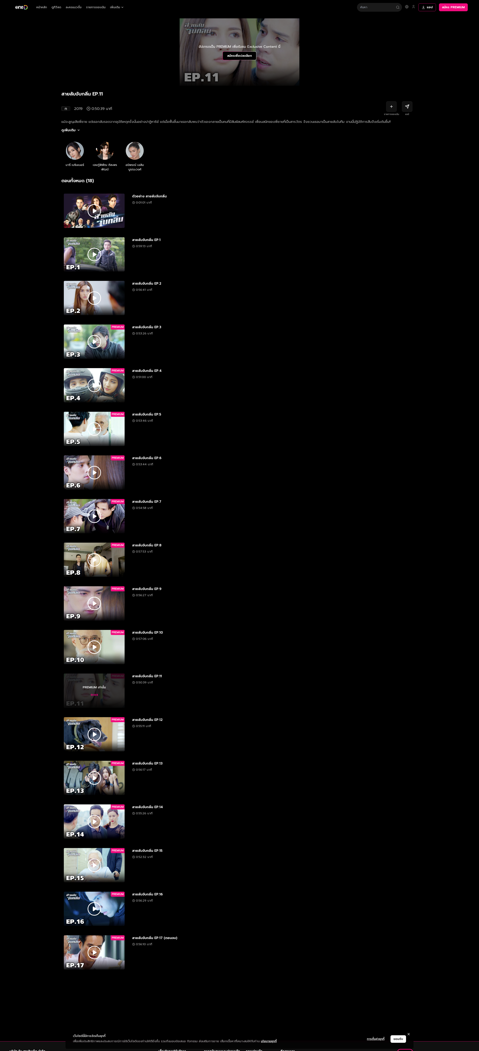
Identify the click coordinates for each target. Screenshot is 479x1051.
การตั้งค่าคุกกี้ (376, 1039)
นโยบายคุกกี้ (269, 1041)
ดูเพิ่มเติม (68, 130)
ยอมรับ (398, 1039)
